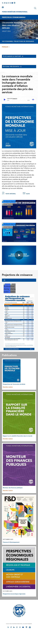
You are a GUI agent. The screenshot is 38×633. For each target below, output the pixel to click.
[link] (9, 201)
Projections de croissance (24, 41)
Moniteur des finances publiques (13, 488)
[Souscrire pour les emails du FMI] (30, 627)
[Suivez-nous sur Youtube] (12, 3)
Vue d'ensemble (7, 41)
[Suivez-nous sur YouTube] (23, 627)
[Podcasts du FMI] (14, 3)
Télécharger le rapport (12, 56)
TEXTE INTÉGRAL (10, 194)
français (5, 47)
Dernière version (8, 387)
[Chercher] (35, 8)
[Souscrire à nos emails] (3, 7)
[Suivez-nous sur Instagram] (8, 3)
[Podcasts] (26, 627)
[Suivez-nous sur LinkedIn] (6, 3)
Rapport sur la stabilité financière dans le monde (17, 436)
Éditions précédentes (11, 66)
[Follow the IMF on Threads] (10, 3)
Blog (28, 194)
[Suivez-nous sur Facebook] (4, 3)
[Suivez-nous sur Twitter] (2, 3)
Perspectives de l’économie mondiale (14, 384)
